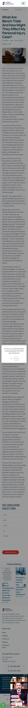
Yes (16, 358)
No (11, 358)
